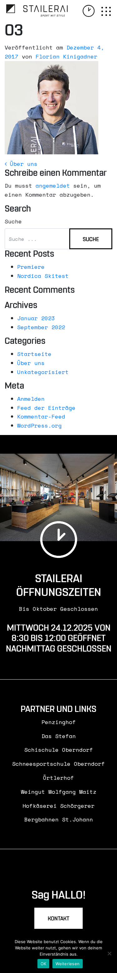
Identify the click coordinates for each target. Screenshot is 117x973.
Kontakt (58, 919)
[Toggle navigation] (106, 11)
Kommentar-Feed (41, 416)
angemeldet (53, 185)
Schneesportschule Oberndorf (58, 764)
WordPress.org (39, 425)
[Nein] (109, 953)
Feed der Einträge (46, 408)
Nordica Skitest (43, 276)
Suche (13, 221)
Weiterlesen (68, 963)
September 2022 (41, 327)
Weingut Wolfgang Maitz (58, 792)
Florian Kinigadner (66, 56)
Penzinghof (58, 722)
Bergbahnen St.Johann (58, 819)
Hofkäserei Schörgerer (58, 806)
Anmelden (31, 399)
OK (43, 963)
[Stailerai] (37, 10)
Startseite (34, 354)
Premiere (31, 267)
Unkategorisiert (43, 372)
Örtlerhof (58, 778)
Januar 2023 (36, 318)
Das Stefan (58, 736)
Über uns (22, 164)
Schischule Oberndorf (58, 750)
